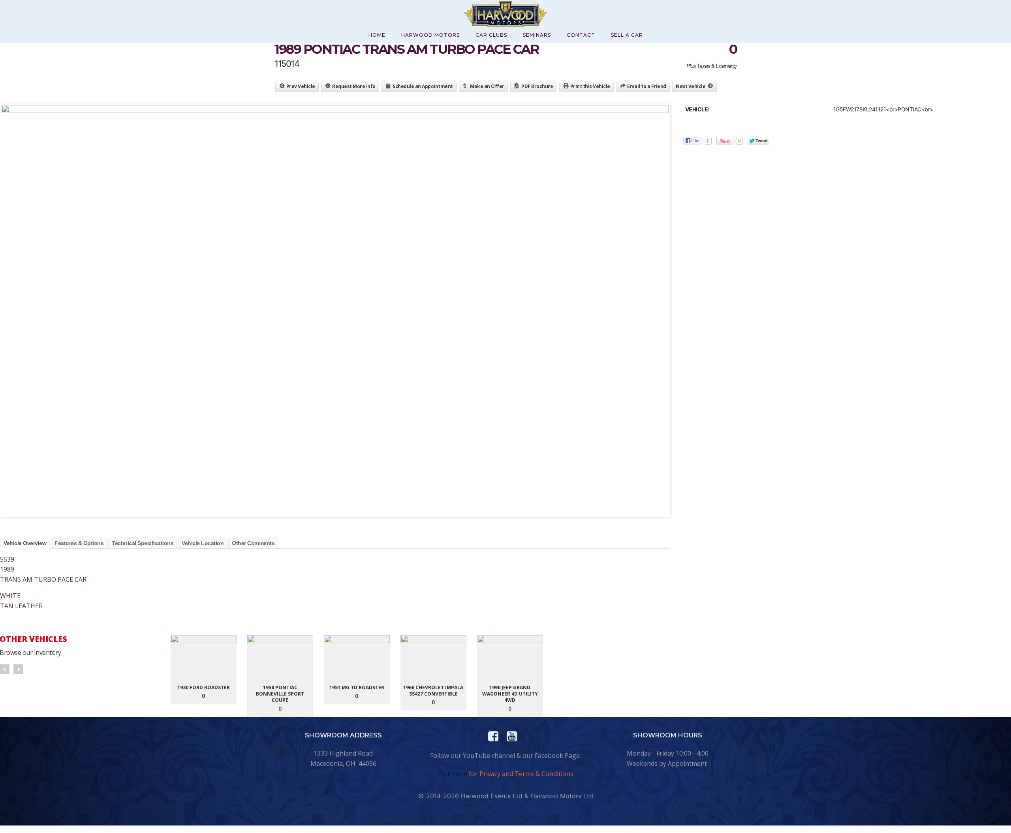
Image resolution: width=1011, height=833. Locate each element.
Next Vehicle (690, 86)
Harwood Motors (430, 35)
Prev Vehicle (300, 86)
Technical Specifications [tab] (142, 543)
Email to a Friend (646, 86)
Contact (581, 35)
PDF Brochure (537, 86)
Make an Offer (487, 86)
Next (18, 669)
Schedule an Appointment (423, 86)
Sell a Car (627, 35)
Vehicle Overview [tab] (25, 543)
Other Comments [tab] (253, 543)
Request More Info (354, 86)
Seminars (537, 35)
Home (376, 35)
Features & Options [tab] (78, 543)
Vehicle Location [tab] (203, 543)
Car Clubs (491, 35)
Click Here (452, 773)
